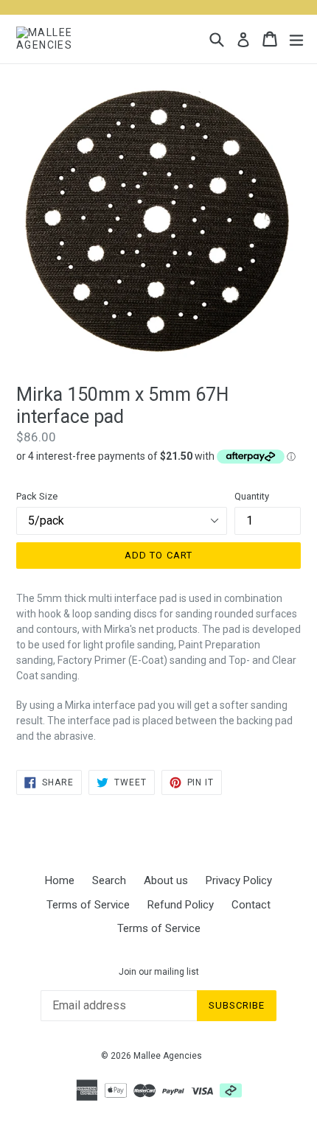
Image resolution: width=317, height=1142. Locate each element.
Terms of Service (88, 904)
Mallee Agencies (167, 1056)
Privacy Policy (239, 880)
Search (109, 880)
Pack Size (37, 496)
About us (166, 880)
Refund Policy (180, 904)
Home (59, 880)
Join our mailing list (159, 972)
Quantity (251, 496)
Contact (251, 904)
